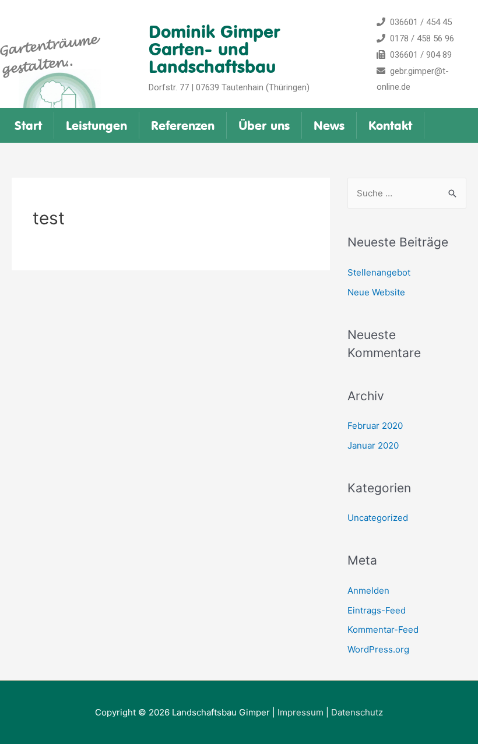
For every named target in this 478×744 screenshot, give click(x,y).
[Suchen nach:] (406, 193)
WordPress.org (378, 649)
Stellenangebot (378, 272)
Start (28, 125)
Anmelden (368, 590)
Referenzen (183, 125)
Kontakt (390, 125)
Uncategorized (377, 517)
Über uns (264, 125)
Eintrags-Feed (376, 610)
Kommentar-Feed (383, 629)
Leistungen (96, 125)
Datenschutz (357, 712)
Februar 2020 (375, 425)
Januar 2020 (373, 445)
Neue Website (376, 292)
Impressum (300, 712)
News (329, 125)
